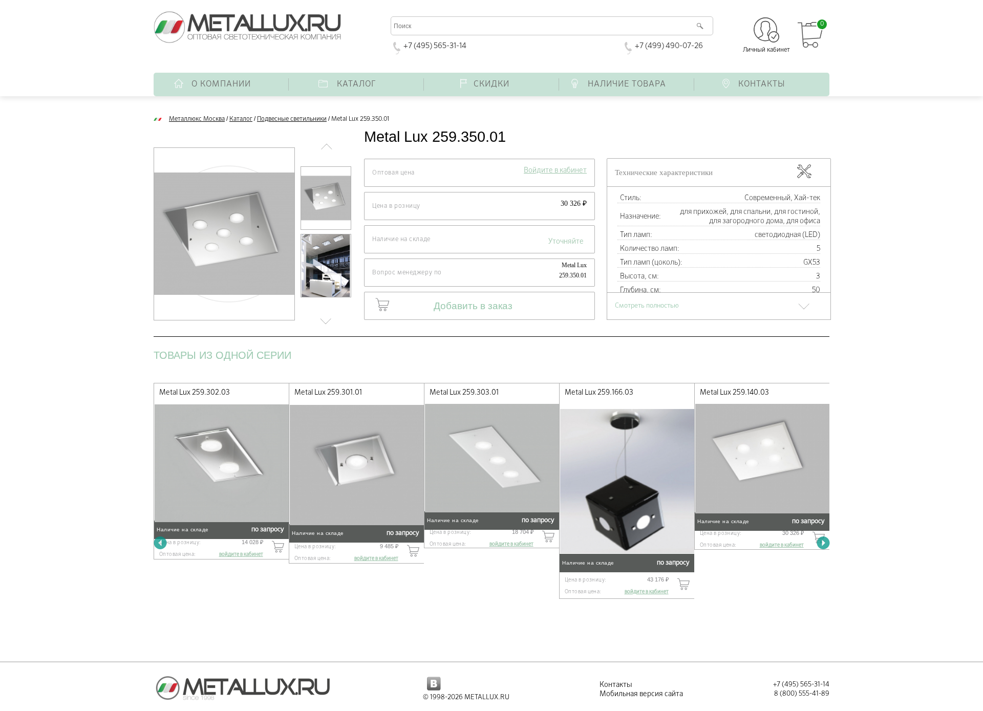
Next (823, 542)
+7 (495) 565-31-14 (434, 46)
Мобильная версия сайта (641, 694)
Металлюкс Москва (197, 119)
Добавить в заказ (473, 305)
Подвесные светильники (292, 119)
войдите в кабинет (241, 554)
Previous (160, 542)
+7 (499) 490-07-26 (669, 46)
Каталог (240, 119)
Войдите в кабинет (555, 170)
